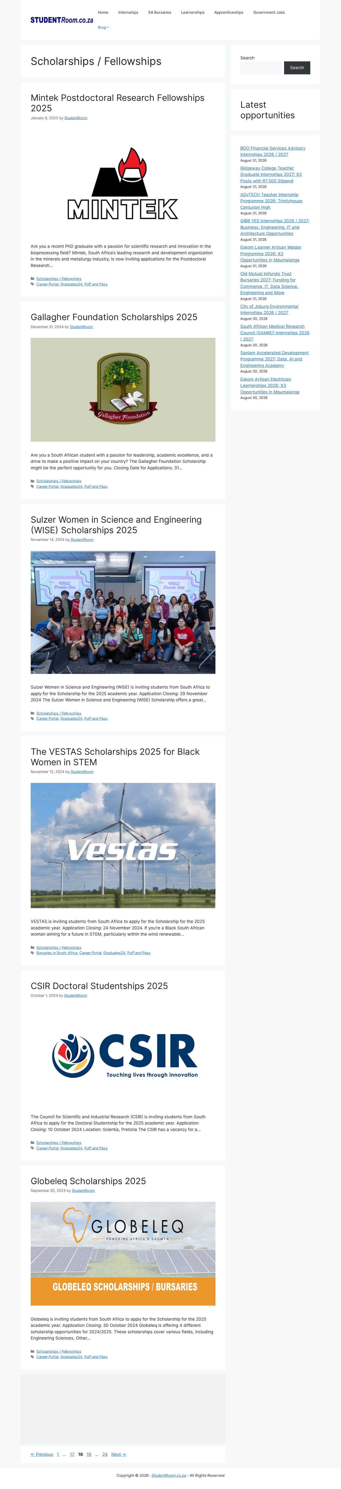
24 (105, 1454)
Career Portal (47, 284)
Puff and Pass (96, 284)
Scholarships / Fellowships (58, 278)
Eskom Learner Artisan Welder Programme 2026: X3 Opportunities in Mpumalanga (270, 253)
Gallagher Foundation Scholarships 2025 (114, 317)
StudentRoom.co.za (169, 1475)
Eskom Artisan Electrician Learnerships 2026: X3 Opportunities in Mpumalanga (270, 385)
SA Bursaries (159, 12)
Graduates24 (71, 284)
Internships (128, 12)
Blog (102, 27)
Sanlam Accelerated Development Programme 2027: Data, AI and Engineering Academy (274, 359)
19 (89, 1454)
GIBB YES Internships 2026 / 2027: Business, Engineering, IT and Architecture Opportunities (275, 227)
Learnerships (192, 12)
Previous (42, 1454)
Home (103, 12)
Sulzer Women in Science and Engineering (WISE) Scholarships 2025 (116, 524)
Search (247, 57)
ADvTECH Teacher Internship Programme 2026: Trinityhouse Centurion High (271, 201)
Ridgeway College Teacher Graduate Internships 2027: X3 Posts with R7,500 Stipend (271, 174)
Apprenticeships (228, 12)
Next (118, 1454)
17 (73, 1454)
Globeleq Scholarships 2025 (88, 1181)
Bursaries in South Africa (56, 953)
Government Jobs (269, 12)
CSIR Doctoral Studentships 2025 (99, 986)
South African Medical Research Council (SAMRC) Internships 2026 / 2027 (275, 333)
